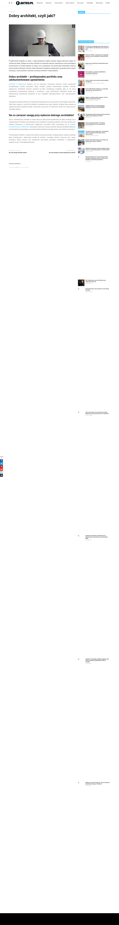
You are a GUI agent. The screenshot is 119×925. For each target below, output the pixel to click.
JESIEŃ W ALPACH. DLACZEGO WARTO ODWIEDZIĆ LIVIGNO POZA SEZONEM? (95, 106)
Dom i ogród (80, 3)
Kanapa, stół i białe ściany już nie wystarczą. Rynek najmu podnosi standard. (96, 140)
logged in (17, 167)
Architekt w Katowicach (17, 84)
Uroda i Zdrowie (59, 3)
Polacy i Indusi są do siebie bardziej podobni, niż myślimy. (97, 81)
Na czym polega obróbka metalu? (18, 152)
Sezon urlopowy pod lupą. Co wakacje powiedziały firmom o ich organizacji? (95, 123)
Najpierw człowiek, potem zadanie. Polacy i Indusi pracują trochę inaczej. (96, 98)
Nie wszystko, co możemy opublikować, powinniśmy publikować (95, 72)
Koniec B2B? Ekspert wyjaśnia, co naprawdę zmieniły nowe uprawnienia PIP (96, 89)
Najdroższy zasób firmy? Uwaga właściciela (96, 63)
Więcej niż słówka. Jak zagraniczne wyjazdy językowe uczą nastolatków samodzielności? (96, 55)
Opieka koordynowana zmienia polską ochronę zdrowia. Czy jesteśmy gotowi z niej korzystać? (97, 149)
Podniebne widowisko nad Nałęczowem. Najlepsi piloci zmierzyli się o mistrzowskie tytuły (96, 537)
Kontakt (108, 3)
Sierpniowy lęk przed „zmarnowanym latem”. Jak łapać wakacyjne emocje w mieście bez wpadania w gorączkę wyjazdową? (96, 158)
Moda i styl (48, 3)
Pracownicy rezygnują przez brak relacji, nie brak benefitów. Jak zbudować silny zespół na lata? (97, 48)
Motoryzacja (99, 3)
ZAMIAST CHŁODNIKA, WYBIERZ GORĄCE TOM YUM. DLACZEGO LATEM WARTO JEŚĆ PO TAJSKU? (97, 660)
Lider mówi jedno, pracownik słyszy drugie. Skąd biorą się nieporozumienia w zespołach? (97, 413)
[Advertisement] (94, 26)
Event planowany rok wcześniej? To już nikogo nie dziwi (97, 289)
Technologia (90, 3)
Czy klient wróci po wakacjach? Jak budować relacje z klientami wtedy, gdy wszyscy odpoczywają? (96, 133)
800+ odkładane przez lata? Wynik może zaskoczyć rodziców (95, 281)
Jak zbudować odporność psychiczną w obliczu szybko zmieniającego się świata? (97, 115)
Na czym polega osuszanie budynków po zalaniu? (62, 152)
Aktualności (40, 3)
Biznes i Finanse (70, 3)
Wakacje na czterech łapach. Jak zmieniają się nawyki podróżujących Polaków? (97, 783)
